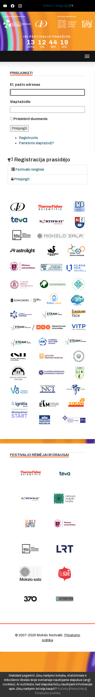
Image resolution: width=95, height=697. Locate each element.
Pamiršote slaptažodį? (36, 143)
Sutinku (62, 688)
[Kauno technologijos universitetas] (30, 548)
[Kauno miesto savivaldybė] (30, 523)
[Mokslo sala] (30, 573)
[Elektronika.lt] (65, 598)
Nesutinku (77, 688)
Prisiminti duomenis (30, 119)
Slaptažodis (20, 102)
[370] (30, 598)
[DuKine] (65, 573)
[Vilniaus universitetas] (65, 523)
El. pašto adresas (25, 84)
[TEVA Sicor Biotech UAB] (65, 473)
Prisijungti (21, 179)
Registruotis (28, 138)
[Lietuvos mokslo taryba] (65, 498)
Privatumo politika (47, 693)
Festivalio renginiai (29, 169)
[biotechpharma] (30, 498)
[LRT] (65, 548)
